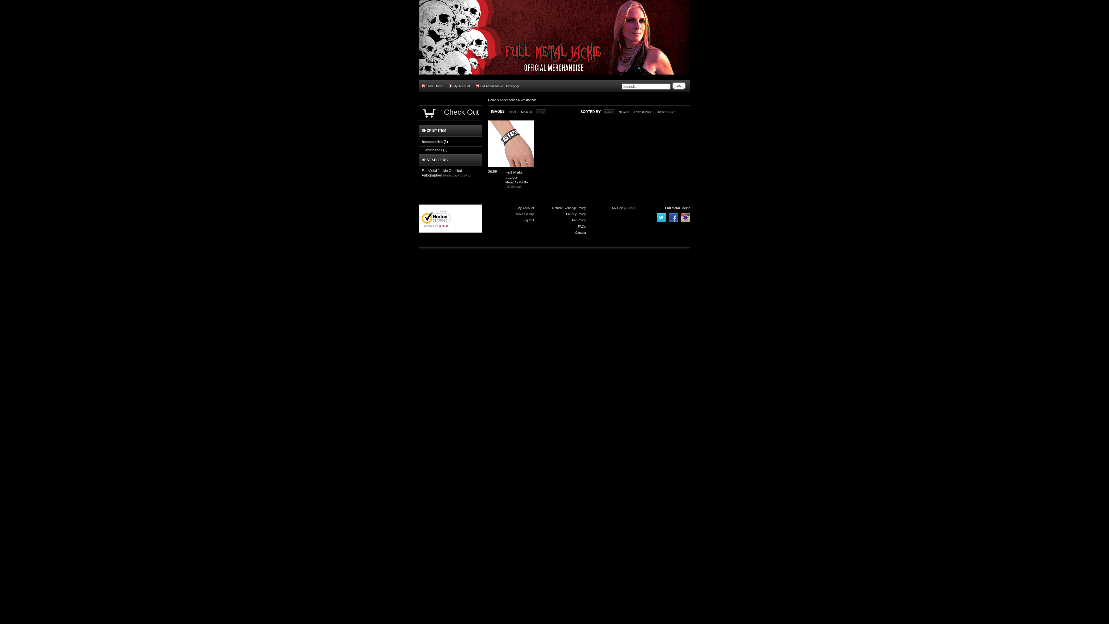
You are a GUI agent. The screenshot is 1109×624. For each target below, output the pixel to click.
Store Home (434, 86)
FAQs (582, 226)
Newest (624, 112)
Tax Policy (579, 220)
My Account (461, 86)
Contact (580, 232)
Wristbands (529, 100)
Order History (524, 214)
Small (512, 112)
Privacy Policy (576, 214)
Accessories (508, 100)
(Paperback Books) (456, 175)
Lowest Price (643, 112)
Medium (526, 112)
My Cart (617, 208)
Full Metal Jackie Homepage (500, 86)
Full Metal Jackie (677, 208)
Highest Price (666, 112)
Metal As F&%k (516, 182)
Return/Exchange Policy (569, 208)
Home (492, 100)
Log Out (528, 220)
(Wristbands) (514, 186)
